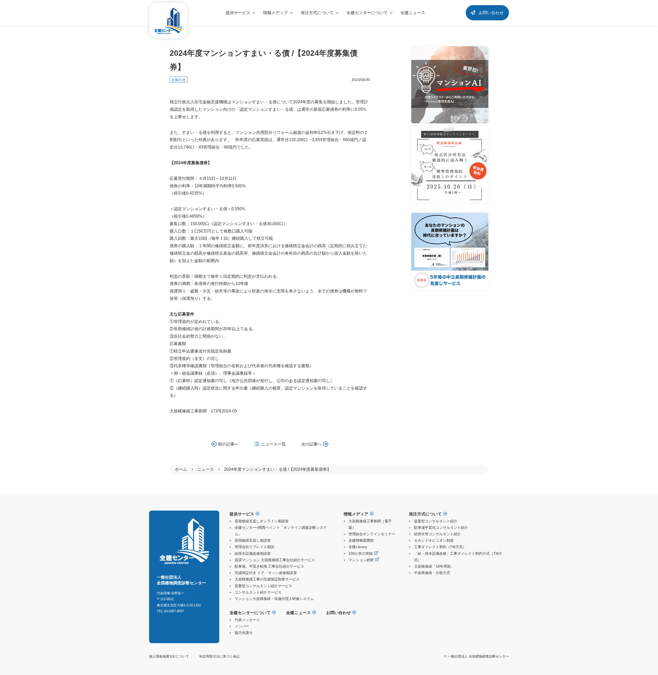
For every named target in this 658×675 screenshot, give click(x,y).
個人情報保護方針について (169, 656)
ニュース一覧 (273, 444)
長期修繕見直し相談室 (253, 540)
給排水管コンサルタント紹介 (437, 534)
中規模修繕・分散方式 (432, 573)
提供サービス (242, 514)
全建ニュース (412, 13)
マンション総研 (361, 560)
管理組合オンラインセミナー (372, 534)
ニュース (205, 469)
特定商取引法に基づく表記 (219, 656)
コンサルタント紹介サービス (258, 592)
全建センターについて (250, 613)
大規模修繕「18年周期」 (434, 566)
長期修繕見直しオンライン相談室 (262, 521)
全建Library (358, 547)
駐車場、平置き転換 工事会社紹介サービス (269, 566)
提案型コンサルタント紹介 (435, 521)
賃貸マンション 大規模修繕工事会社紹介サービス (275, 560)
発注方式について (425, 514)
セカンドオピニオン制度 (434, 540)
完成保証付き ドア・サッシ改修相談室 (266, 573)
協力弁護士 (244, 633)
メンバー (242, 626)
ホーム (181, 469)
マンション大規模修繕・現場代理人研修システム (274, 599)
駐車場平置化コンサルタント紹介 (441, 527)
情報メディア (356, 514)
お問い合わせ (491, 13)
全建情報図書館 (361, 540)
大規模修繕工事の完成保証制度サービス (267, 579)
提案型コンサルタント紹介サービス (263, 586)
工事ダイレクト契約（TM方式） (440, 547)
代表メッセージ (247, 620)
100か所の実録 (361, 553)
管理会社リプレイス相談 (254, 547)
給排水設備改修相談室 (253, 553)
